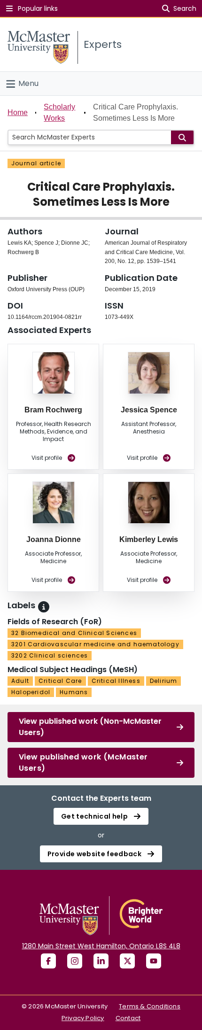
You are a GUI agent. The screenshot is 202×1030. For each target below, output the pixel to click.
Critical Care (60, 681)
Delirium (164, 681)
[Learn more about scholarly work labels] (43, 606)
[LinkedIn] (101, 960)
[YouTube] (153, 960)
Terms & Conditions (149, 1006)
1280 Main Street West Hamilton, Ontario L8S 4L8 (101, 946)
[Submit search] (182, 137)
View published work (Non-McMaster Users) (90, 727)
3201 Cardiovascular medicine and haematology (95, 644)
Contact (128, 1018)
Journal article (36, 163)
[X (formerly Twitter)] (127, 960)
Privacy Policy (83, 1018)
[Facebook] (48, 960)
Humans (74, 692)
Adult (20, 681)
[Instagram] (74, 960)
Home (18, 112)
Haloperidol (30, 692)
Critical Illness (116, 681)
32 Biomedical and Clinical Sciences (74, 633)
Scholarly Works (59, 112)
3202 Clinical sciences (49, 655)
